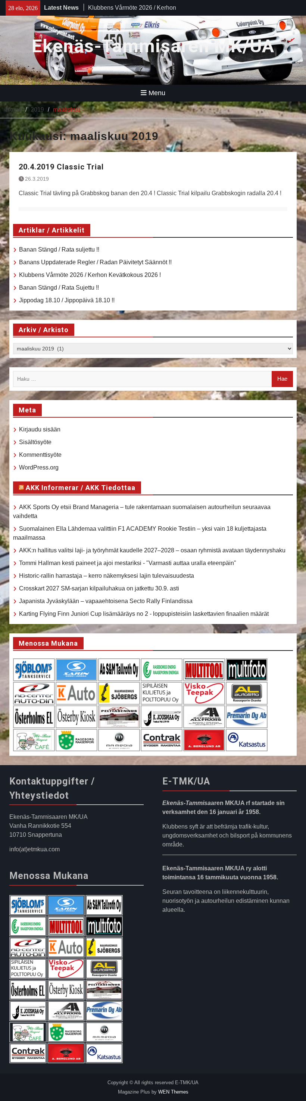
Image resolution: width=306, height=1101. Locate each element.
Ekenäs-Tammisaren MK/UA (153, 46)
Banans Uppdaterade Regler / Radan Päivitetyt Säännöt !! (95, 262)
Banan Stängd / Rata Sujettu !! (59, 287)
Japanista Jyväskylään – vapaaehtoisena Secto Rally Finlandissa (106, 601)
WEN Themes (173, 1092)
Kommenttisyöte (40, 455)
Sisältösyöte (35, 442)
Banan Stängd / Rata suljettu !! (59, 249)
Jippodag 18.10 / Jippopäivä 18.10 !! (67, 300)
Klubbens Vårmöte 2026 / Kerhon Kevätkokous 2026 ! (90, 275)
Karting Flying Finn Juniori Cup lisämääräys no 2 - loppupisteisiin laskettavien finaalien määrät (144, 614)
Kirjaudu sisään (39, 429)
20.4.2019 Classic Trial (61, 166)
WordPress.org (39, 467)
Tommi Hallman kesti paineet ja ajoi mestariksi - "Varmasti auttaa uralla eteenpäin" (127, 563)
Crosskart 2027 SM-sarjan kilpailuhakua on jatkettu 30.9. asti (99, 588)
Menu (157, 93)
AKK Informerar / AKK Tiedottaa (80, 488)
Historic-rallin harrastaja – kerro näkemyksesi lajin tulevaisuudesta (106, 576)
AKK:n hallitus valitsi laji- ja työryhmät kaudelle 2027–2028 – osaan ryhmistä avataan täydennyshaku (152, 550)
